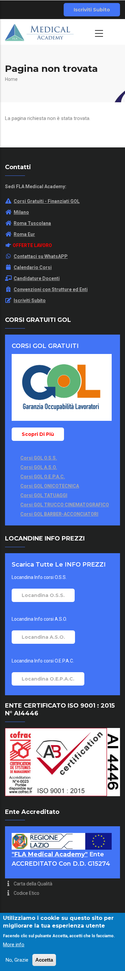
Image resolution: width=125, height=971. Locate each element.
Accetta (44, 960)
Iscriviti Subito (92, 10)
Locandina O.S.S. (43, 595)
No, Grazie (17, 960)
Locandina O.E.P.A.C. (48, 679)
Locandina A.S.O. (43, 637)
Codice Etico (26, 893)
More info (13, 945)
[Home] (39, 31)
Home (11, 79)
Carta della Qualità (32, 883)
